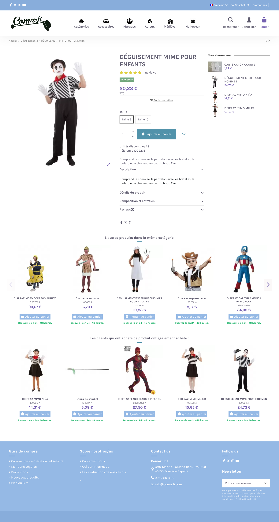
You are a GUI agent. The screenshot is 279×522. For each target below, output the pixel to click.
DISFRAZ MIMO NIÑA (238, 94)
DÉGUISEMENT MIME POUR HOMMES (244, 399)
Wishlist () (242, 5)
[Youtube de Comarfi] (24, 5)
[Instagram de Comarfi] (19, 5)
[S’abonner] (265, 483)
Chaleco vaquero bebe (192, 298)
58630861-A (139, 402)
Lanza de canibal (87, 399)
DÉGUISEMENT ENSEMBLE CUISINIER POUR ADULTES (139, 300)
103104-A (139, 305)
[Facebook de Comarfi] (11, 5)
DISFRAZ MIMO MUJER (239, 108)
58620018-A (243, 305)
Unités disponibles (132, 146)
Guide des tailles (163, 100)
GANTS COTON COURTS (239, 64)
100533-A (192, 402)
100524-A (244, 402)
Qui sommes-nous (95, 466)
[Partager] (121, 223)
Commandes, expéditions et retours (37, 461)
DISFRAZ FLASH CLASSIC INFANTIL (139, 399)
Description (128, 169)
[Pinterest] (130, 223)
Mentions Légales (24, 466)
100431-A (87, 302)
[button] (11, 285)
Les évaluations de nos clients (104, 472)
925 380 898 (164, 478)
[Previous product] (267, 41)
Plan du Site (19, 483)
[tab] (162, 170)
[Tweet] (125, 223)
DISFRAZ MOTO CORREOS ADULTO (35, 298)
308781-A (35, 302)
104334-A (87, 402)
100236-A (35, 402)
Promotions (260, 5)
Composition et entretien (137, 201)
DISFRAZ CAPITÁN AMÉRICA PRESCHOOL (244, 300)
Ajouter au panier (159, 134)
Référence (126, 150)
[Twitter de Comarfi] (15, 5)
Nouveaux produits (25, 477)
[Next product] (269, 41)
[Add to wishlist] (184, 134)
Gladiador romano (87, 298)
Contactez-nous (93, 461)
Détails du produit (132, 192)
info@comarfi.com (168, 484)
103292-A (192, 302)
